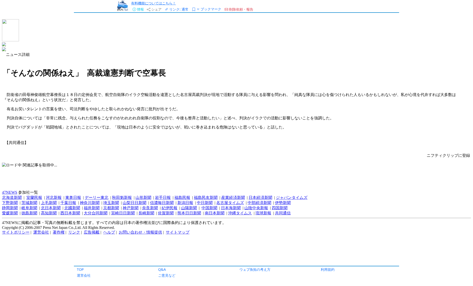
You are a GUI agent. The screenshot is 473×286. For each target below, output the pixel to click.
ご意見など (166, 275)
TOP (80, 269)
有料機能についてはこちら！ (153, 3)
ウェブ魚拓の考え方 (254, 269)
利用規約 (328, 269)
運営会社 (84, 275)
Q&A (162, 269)
